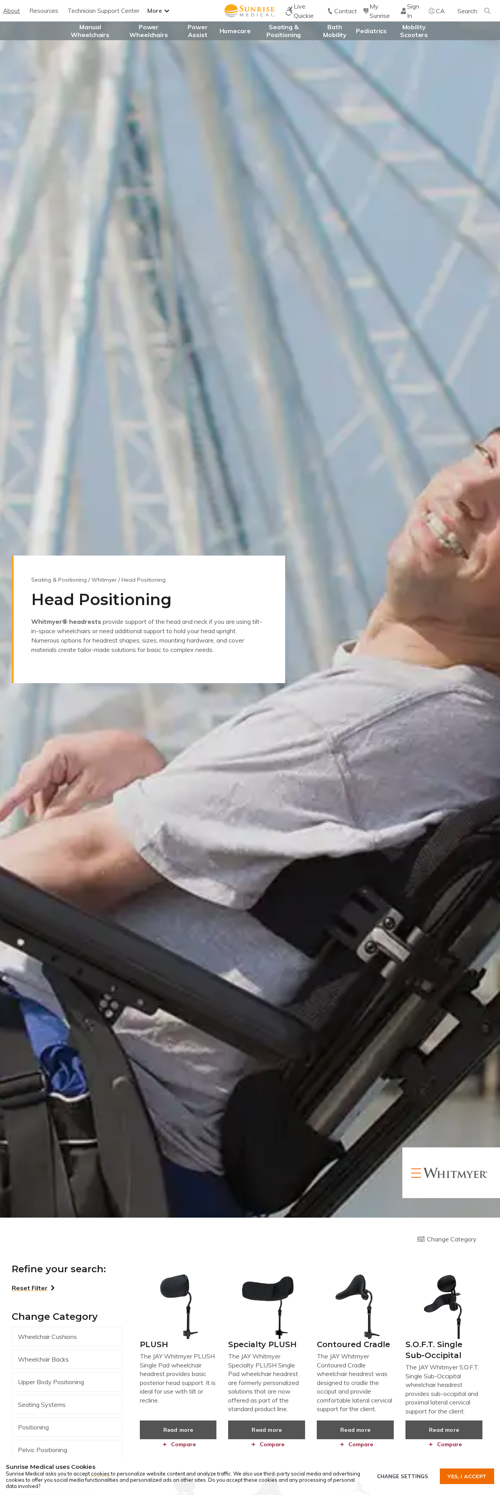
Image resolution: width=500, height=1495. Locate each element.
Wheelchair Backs (43, 1359)
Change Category (452, 1239)
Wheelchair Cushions (47, 1337)
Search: (467, 11)
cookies (100, 1473)
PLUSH (154, 1344)
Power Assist (198, 31)
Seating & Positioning (283, 31)
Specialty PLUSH (262, 1344)
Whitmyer (104, 579)
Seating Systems (42, 1404)
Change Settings (402, 1476)
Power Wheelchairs (148, 31)
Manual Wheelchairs (90, 31)
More (154, 10)
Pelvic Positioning (42, 1450)
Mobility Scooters (414, 31)
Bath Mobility (334, 31)
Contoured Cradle (353, 1344)
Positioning (33, 1427)
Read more (178, 1429)
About (11, 10)
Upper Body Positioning (51, 1382)
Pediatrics (371, 31)
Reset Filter (30, 1288)
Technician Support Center (103, 10)
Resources (43, 10)
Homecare (235, 31)
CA (440, 11)
